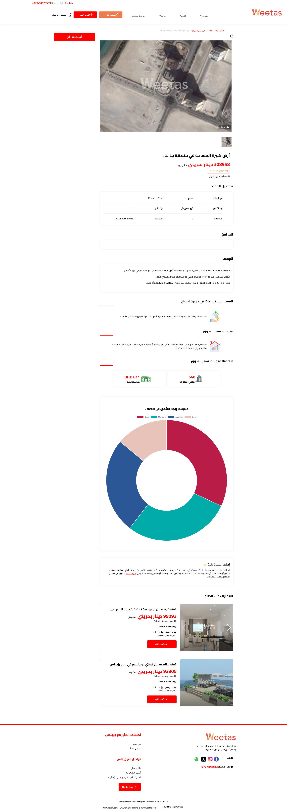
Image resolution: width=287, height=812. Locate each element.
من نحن (137, 744)
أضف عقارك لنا (133, 772)
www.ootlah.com (110, 808)
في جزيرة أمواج (198, 31)
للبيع (183, 15)
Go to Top (128, 787)
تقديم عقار (85, 14)
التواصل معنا (131, 573)
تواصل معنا (135, 748)
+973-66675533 (41, 3)
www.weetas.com (148, 808)
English (69, 3)
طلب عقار (110, 14)
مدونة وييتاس (138, 15)
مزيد (163, 15)
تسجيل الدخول (59, 14)
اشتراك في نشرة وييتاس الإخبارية (124, 777)
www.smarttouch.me (129, 808)
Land (210, 31)
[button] (184, 627)
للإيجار (204, 15)
